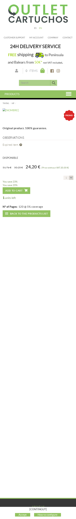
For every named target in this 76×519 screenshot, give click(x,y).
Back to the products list (29, 213)
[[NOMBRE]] (38, 110)
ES (35, 28)
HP (13, 103)
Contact (67, 37)
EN (40, 28)
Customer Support (14, 37)
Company (53, 37)
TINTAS (6, 103)
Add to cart (14, 190)
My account (36, 37)
